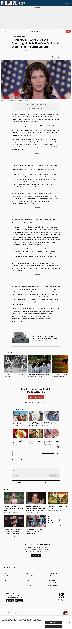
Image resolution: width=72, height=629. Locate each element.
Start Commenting (36, 397)
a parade (28, 135)
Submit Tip (36, 555)
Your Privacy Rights (52, 573)
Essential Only (53, 622)
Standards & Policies (53, 582)
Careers (28, 580)
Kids (5, 582)
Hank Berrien (15, 50)
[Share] (58, 57)
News (5, 573)
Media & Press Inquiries (53, 578)
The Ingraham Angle (40, 169)
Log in (45, 402)
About (27, 573)
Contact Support (30, 582)
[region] (36, 622)
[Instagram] (12, 613)
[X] (9, 613)
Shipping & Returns (52, 580)
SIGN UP (68, 31)
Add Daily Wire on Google (37, 108)
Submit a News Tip (52, 585)
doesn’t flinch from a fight (24, 220)
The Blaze (37, 144)
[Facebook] (5, 613)
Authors (28, 578)
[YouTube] (16, 613)
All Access (6, 578)
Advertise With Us (30, 575)
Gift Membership (30, 585)
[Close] (69, 622)
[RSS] (20, 613)
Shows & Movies (7, 575)
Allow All (54, 626)
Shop (5, 580)
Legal (49, 575)
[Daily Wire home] (36, 31)
